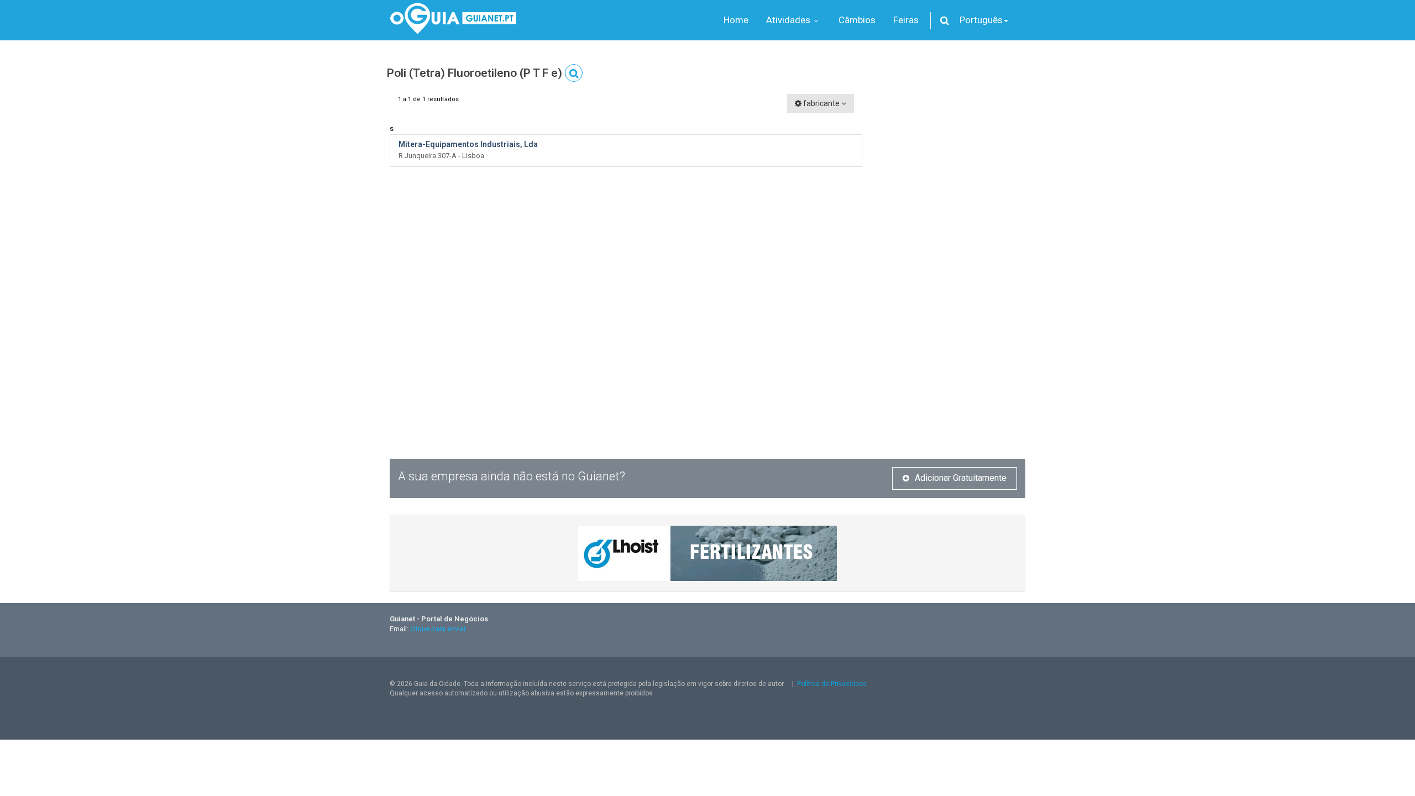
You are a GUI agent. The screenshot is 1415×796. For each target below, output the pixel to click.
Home (736, 19)
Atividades (789, 19)
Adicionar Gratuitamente (961, 478)
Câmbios (857, 19)
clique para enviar (438, 629)
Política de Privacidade (832, 684)
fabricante (821, 103)
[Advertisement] (952, 260)
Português (981, 19)
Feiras (906, 19)
